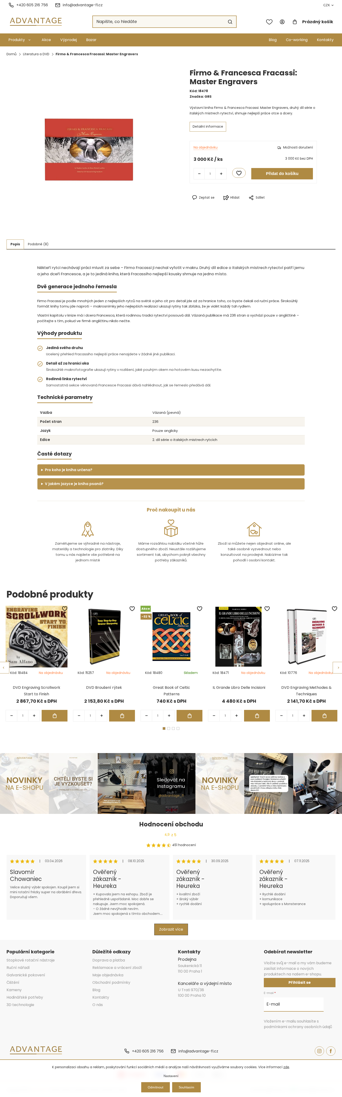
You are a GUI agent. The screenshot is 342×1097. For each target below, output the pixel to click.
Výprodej (68, 39)
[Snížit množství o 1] (199, 173)
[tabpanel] (36, 664)
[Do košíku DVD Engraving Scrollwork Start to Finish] (54, 716)
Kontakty (325, 39)
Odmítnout (155, 1087)
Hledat (230, 22)
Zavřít (273, 205)
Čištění (13, 982)
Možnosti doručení (298, 147)
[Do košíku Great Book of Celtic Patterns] (189, 716)
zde (286, 1067)
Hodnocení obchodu (171, 824)
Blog (273, 39)
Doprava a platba (108, 960)
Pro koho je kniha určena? (68, 469)
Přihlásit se (299, 982)
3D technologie (20, 1004)
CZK (326, 5)
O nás (97, 1004)
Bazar (91, 39)
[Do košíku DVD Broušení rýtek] (122, 716)
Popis (15, 244)
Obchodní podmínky (111, 982)
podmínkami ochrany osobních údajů (298, 1026)
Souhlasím (186, 1087)
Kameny (14, 990)
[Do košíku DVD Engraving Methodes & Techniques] (324, 716)
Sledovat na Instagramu (171, 783)
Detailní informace (208, 126)
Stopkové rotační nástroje (31, 960)
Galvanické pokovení (26, 975)
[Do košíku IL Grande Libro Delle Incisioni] (257, 716)
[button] (34, 715)
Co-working (297, 39)
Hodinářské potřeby (25, 997)
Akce (46, 39)
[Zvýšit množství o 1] (221, 173)
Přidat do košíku (282, 173)
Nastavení (171, 1076)
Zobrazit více (171, 929)
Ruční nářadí (18, 967)
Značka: (200, 96)
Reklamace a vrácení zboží (117, 967)
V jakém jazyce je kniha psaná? (74, 483)
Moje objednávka (107, 975)
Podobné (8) (38, 244)
